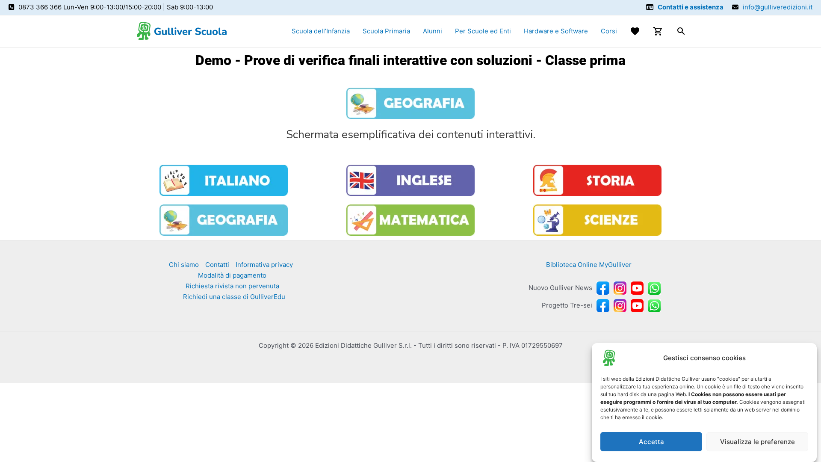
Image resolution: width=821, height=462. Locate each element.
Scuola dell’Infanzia (321, 31)
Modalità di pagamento (232, 275)
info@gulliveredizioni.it (777, 7)
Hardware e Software (556, 31)
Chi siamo (184, 265)
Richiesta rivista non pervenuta (232, 286)
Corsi (609, 31)
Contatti (217, 265)
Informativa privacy (264, 265)
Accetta (651, 442)
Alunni (432, 31)
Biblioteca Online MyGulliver (589, 265)
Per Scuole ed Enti (483, 31)
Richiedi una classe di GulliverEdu (234, 297)
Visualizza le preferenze (757, 442)
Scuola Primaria (386, 31)
